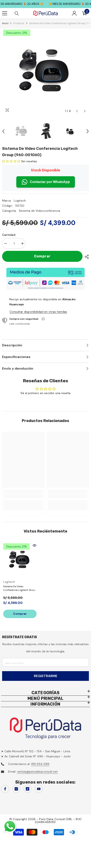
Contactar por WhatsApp (50, 182)
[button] (77, 111)
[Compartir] (86, 257)
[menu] (4, 13)
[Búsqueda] (16, 13)
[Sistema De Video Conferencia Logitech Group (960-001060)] (20, 560)
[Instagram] (16, 789)
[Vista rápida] (34, 545)
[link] (23, 496)
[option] (45, 72)
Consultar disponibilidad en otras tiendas (38, 312)
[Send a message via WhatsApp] (10, 826)
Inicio (5, 23)
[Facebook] (5, 789)
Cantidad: (9, 235)
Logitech (20, 200)
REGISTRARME (45, 676)
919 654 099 (40, 764)
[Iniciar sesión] (74, 13)
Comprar (42, 256)
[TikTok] (27, 789)
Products (18, 23)
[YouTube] (39, 789)
